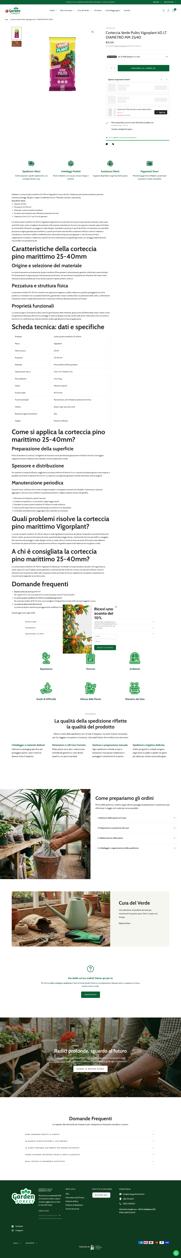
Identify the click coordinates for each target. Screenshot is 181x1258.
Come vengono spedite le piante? (42, 1134)
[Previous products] (161, 79)
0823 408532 (129, 1203)
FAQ (67, 1194)
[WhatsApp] (107, 144)
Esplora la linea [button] (124, 923)
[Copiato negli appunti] (113, 144)
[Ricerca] (163, 10)
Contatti (127, 10)
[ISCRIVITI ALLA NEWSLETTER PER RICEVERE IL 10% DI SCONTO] (90, 2)
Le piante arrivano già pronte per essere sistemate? (52, 1148)
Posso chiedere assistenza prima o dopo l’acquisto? (52, 1155)
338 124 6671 (128, 1199)
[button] (90, 1069)
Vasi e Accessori (66, 10)
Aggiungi (162, 87)
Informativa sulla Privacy (75, 1197)
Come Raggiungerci (112, 10)
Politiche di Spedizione (74, 1205)
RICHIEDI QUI (101, 1195)
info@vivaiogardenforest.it (133, 1194)
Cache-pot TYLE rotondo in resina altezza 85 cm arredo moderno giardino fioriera (135, 109)
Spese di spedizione (120, 46)
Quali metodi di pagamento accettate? (45, 1161)
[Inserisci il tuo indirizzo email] (59, 1215)
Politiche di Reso (72, 1201)
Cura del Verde (83, 10)
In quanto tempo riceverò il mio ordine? (46, 1141)
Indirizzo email (44, 1211)
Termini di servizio (72, 1209)
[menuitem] (53, 10)
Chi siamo (98, 10)
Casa (6, 19)
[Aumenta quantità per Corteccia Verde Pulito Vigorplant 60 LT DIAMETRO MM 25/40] (114, 68)
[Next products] (166, 79)
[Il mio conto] (168, 10)
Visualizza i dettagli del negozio (121, 129)
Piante (52, 10)
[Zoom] (92, 31)
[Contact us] (176, 1253)
